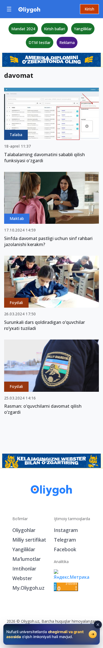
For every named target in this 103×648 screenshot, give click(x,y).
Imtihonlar (24, 568)
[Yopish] (98, 625)
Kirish (89, 9)
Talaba (16, 134)
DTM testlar (40, 42)
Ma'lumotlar (26, 559)
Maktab (17, 218)
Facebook (65, 549)
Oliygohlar (23, 530)
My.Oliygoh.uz (28, 587)
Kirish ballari (54, 28)
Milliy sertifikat (29, 539)
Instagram (66, 530)
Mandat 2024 (23, 28)
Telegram (65, 539)
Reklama (67, 42)
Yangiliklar (83, 28)
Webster (22, 578)
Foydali (16, 302)
